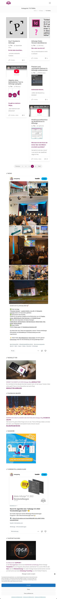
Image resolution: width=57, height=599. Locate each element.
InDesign (41, 10)
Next (39, 166)
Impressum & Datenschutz (16, 597)
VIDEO (16, 115)
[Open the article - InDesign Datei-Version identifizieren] (39, 27)
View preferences (28, 593)
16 (47, 159)
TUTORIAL (12, 60)
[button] (55, 574)
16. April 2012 (40, 126)
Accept (28, 585)
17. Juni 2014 (40, 45)
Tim (11, 45)
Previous (17, 166)
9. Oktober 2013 (41, 73)
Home (35, 10)
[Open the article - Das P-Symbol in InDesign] (16, 27)
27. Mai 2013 (17, 86)
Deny (28, 589)
